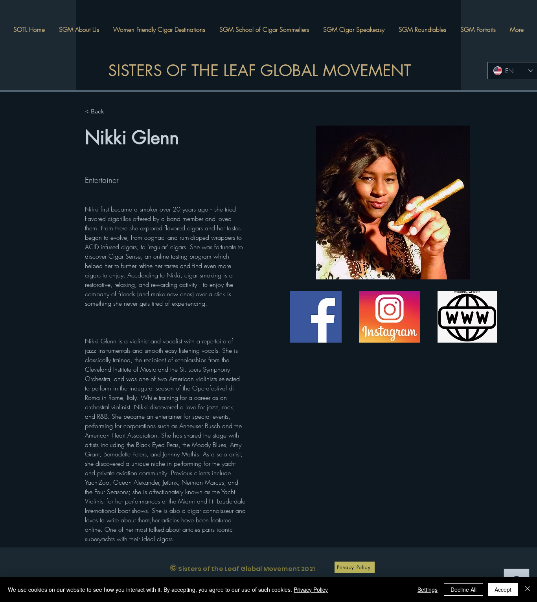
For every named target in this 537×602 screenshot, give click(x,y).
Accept (503, 589)
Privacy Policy (311, 589)
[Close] (527, 589)
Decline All (463, 589)
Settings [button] (427, 589)
